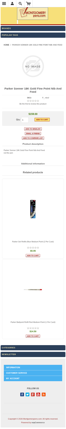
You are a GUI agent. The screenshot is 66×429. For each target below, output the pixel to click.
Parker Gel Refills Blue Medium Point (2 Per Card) (33, 242)
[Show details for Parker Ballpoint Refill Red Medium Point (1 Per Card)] (33, 290)
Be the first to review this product (32, 104)
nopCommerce (38, 423)
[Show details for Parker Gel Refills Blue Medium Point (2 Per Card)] (33, 209)
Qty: (18, 119)
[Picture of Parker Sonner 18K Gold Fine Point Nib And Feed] (33, 83)
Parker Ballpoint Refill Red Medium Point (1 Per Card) (33, 322)
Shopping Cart (28, 3)
